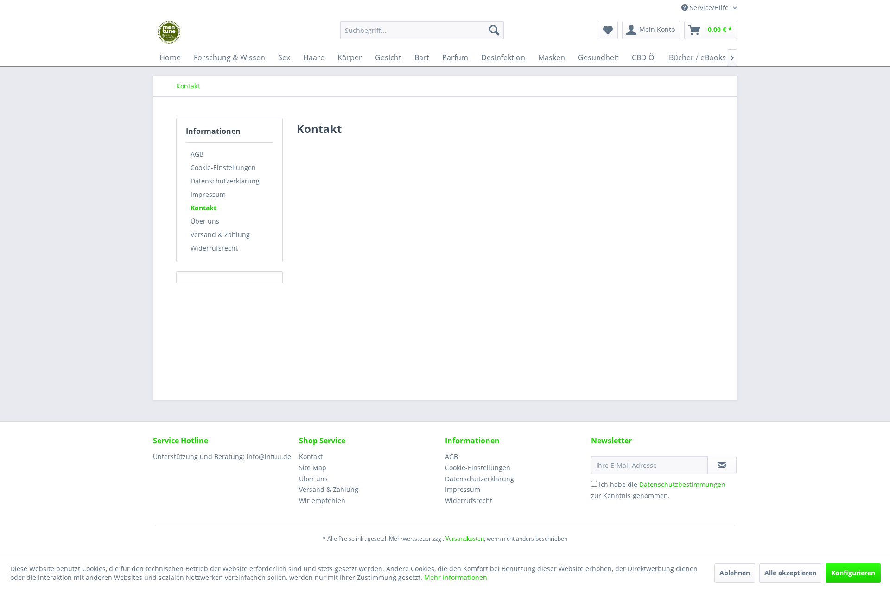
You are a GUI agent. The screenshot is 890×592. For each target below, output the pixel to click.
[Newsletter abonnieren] (722, 465)
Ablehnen (734, 572)
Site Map (312, 467)
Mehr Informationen (455, 577)
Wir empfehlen (322, 500)
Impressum (208, 194)
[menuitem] (422, 34)
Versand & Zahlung (220, 234)
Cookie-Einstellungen (223, 167)
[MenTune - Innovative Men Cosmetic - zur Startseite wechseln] (169, 32)
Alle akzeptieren (790, 572)
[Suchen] (494, 30)
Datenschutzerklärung (225, 180)
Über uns (205, 221)
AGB (197, 154)
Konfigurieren (853, 572)
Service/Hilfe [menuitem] (709, 7)
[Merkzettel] (608, 30)
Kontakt (203, 207)
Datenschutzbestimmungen (682, 484)
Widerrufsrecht (214, 248)
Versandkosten (464, 538)
